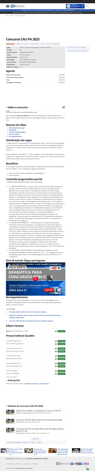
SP (76, 12)
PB (53, 12)
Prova (41, 44)
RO (69, 12)
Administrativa (24, 57)
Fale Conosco (18, 463)
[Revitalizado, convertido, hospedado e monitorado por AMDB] (87, 468)
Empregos (50, 10)
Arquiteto (27, 55)
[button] (55, 331)
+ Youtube (32, 442)
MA (39, 12)
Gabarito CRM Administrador (14, 358)
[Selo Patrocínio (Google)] (75, 6)
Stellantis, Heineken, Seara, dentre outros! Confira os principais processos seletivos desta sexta (35, 316)
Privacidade (34, 463)
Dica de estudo (14, 134)
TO (81, 12)
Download (61, 331)
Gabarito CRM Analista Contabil (14, 351)
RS (66, 12)
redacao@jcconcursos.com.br (28, 413)
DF (32, 12)
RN (64, 12)
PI (59, 12)
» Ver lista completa (11, 377)
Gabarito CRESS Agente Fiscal (14, 366)
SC (74, 12)
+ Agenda (18, 44)
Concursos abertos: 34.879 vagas (76, 47)
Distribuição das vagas (16, 128)
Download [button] (61, 341)
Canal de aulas (44, 383)
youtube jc (58, 10)
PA (50, 12)
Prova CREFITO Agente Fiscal (14, 341)
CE (29, 12)
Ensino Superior (32, 60)
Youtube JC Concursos (31, 383)
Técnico (22, 55)
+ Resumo (25, 44)
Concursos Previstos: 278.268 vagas (77, 51)
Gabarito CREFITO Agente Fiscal (14, 344)
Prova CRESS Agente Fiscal (13, 363)
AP (22, 12)
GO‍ (37, 12)
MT (42, 12)
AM (24, 12)
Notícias (47, 44)
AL (19, 12)
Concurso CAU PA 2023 (20, 15)
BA (27, 12)
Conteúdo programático (17, 132)
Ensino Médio (23, 60)
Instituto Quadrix (24, 64)
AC (17, 12)
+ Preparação (55, 44)
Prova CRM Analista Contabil (14, 348)
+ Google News (24, 442)
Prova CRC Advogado (12, 371)
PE (57, 12)
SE (78, 12)
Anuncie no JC (27, 463)
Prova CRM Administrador (13, 356)
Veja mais (35, 439)
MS (45, 12)
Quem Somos (10, 463)
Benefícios (12, 130)
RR (71, 12)
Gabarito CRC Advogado (12, 373)
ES (34, 12)
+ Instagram (39, 442)
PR (55, 12)
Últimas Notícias (26, 10)
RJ (61, 12)
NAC (14, 12)
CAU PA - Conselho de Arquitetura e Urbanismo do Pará (35, 47)
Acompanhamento (15, 136)
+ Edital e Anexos (33, 44)
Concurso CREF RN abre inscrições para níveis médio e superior (31, 321)
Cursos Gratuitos (68, 10)
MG (48, 12)
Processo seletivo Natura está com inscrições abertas (27, 312)
